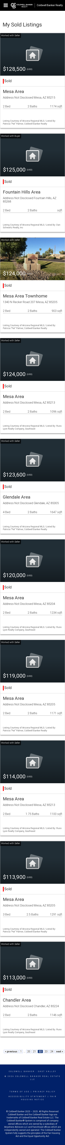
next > (59, 1051)
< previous (11, 1051)
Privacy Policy (44, 1092)
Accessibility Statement (27, 1096)
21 (34, 1051)
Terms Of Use (20, 1092)
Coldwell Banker (22, 1071)
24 (51, 1051)
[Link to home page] (21, 5)
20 (28, 1051)
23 (46, 1051)
